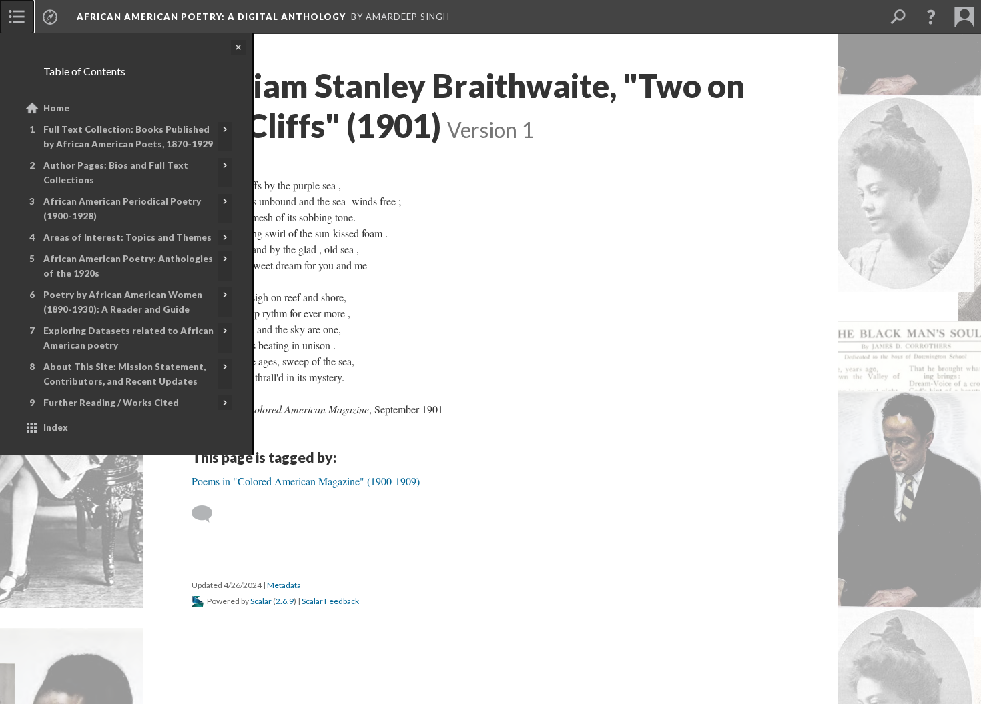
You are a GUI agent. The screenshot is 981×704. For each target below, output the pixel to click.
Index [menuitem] (55, 427)
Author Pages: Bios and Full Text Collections (115, 172)
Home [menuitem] (56, 108)
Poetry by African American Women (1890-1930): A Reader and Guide (122, 302)
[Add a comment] (208, 514)
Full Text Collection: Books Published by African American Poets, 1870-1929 (128, 136)
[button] (931, 16)
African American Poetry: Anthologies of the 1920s (128, 266)
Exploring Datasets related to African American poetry (128, 338)
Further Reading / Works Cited (111, 402)
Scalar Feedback (330, 601)
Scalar (261, 601)
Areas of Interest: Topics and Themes (127, 237)
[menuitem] (16, 16)
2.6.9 (285, 601)
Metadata (284, 585)
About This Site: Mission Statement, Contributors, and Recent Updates (124, 374)
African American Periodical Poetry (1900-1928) (122, 208)
